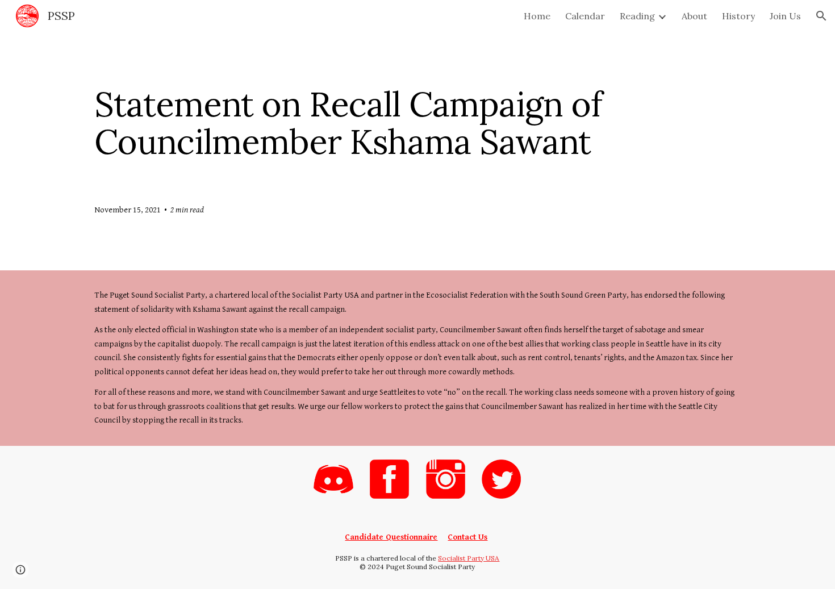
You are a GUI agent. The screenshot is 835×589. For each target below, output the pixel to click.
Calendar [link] (585, 16)
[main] (417, 122)
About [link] (694, 16)
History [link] (738, 16)
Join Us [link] (785, 16)
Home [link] (537, 16)
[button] (821, 16)
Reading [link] (637, 16)
